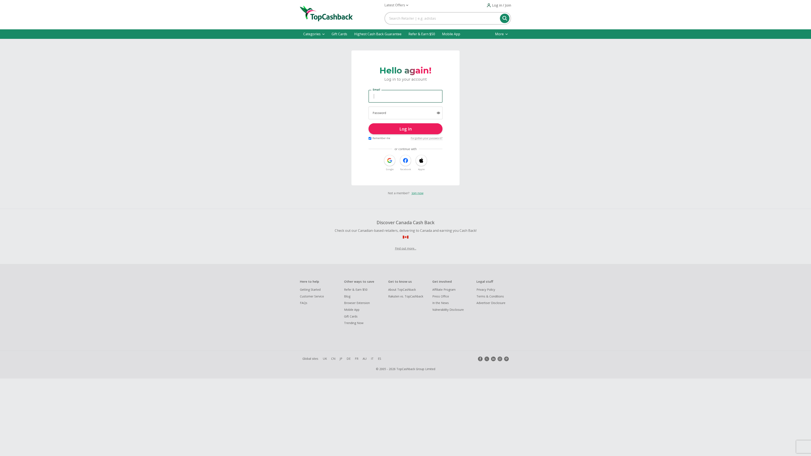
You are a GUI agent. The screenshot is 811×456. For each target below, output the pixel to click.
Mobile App (451, 34)
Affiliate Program (444, 290)
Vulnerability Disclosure (448, 310)
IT (372, 359)
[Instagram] (500, 359)
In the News (440, 303)
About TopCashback (402, 290)
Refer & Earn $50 (421, 34)
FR (356, 359)
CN (333, 359)
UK (325, 359)
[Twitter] (486, 359)
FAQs (303, 303)
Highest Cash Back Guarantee (377, 34)
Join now (417, 193)
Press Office (440, 296)
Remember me (381, 138)
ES (379, 359)
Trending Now (353, 323)
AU (365, 359)
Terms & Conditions (490, 296)
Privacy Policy (485, 290)
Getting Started (310, 290)
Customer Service (312, 296)
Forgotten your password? (426, 138)
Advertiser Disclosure (490, 303)
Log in (405, 129)
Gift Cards (339, 34)
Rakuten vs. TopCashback (405, 296)
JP (341, 359)
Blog (347, 296)
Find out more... (405, 248)
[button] (396, 5)
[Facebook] (480, 359)
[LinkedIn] (493, 359)
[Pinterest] (506, 359)
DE (349, 359)
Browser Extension (357, 303)
